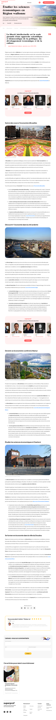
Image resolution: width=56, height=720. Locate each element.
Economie (16, 28)
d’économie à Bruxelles (39, 185)
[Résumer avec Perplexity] (34, 608)
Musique (24, 712)
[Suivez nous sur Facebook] (4, 712)
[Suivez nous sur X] (7, 712)
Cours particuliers (25, 710)
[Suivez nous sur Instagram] (10, 712)
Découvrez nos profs (48, 2)
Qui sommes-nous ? (40, 710)
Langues (31, 709)
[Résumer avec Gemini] (28, 608)
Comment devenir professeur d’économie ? (11, 685)
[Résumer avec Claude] (24, 608)
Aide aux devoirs (9, 28)
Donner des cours (49, 710)
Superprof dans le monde (49, 708)
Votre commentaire (8, 641)
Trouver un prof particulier (40, 707)
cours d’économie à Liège (31, 287)
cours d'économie (30, 215)
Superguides (25, 715)
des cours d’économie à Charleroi (41, 501)
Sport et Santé (31, 713)
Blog (3, 28)
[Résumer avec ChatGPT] (21, 608)
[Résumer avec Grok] (31, 608)
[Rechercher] (39, 2)
